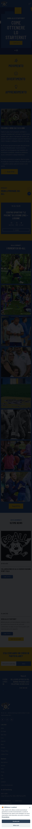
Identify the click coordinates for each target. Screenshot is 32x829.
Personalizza (5, 817)
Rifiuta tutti (16, 825)
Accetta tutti (16, 821)
